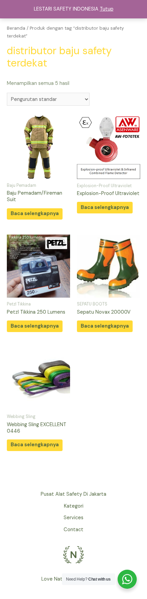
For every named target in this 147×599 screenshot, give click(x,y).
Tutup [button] (106, 9)
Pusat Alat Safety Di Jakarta (73, 494)
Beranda (16, 28)
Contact (73, 529)
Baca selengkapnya (35, 213)
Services (73, 517)
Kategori (73, 506)
